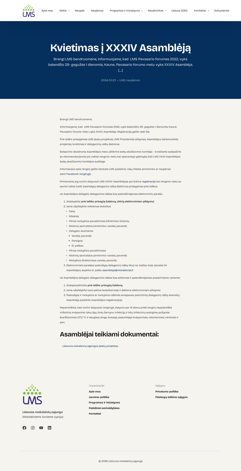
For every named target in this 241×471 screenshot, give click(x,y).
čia (147, 131)
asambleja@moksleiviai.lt (117, 270)
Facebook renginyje (78, 173)
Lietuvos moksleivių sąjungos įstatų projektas (90, 346)
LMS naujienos (130, 80)
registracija (149, 181)
